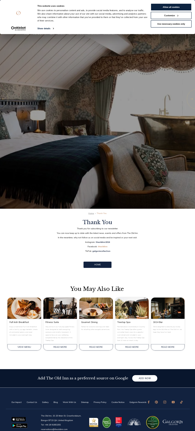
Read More (96, 346)
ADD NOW (145, 378)
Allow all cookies (171, 7)
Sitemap (85, 402)
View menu (24, 346)
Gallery (45, 402)
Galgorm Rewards (137, 402)
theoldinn (102, 246)
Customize (169, 15)
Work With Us (69, 402)
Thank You (102, 213)
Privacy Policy (100, 402)
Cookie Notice (117, 402)
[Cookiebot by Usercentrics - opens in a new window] (18, 28)
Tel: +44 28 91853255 (51, 424)
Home (91, 213)
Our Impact (16, 402)
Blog (56, 402)
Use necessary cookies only (171, 24)
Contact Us (32, 402)
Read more (60, 346)
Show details (43, 28)
